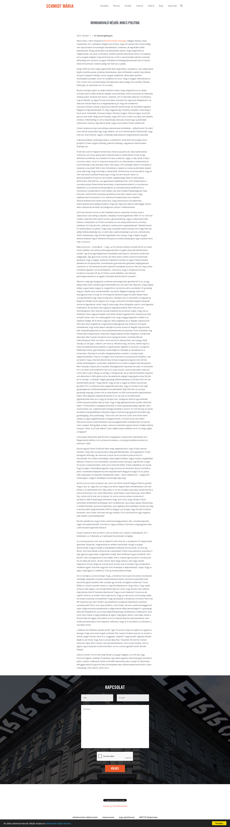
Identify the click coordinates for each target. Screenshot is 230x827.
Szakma (139, 5)
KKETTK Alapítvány (148, 817)
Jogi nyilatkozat (127, 817)
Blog (161, 5)
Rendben (219, 823)
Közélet (128, 5)
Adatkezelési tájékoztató (85, 817)
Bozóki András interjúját (115, 40)
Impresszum (108, 817)
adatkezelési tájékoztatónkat (58, 823)
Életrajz (116, 5)
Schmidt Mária (60, 6)
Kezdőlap (104, 5)
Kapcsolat (172, 5)
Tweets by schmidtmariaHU (115, 806)
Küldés (115, 768)
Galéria (151, 5)
